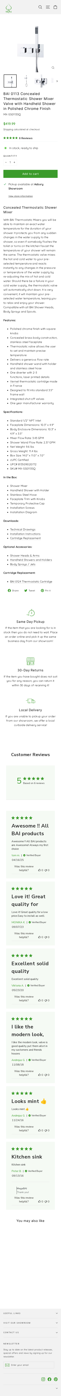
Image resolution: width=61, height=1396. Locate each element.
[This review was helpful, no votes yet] (39, 870)
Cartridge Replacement (25, 538)
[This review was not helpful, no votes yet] (46, 870)
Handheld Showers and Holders (31, 559)
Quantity (10, 156)
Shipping (8, 129)
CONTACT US (11, 1332)
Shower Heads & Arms (25, 555)
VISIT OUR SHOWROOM (17, 1323)
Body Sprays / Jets (22, 564)
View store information (20, 196)
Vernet (14, 381)
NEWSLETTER (11, 1344)
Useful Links (12, 1313)
